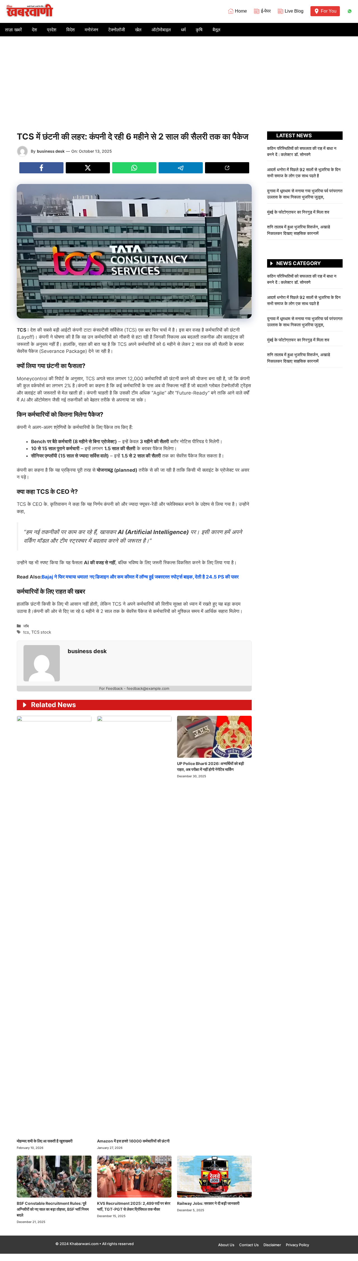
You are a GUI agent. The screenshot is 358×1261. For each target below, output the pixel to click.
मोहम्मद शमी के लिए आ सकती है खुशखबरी (44, 1141)
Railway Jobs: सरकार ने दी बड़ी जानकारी (208, 1203)
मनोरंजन (91, 29)
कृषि (199, 29)
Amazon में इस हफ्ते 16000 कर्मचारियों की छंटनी (133, 1141)
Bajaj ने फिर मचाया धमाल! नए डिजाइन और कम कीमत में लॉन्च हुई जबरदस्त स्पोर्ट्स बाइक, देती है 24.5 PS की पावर (140, 577)
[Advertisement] (179, 78)
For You (328, 11)
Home (241, 11)
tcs (26, 632)
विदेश (70, 29)
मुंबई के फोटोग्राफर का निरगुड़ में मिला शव (298, 212)
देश (34, 29)
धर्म (183, 29)
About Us (226, 1245)
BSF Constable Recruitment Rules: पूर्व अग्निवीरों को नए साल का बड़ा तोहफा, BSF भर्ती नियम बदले (53, 1209)
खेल (138, 29)
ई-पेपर (266, 11)
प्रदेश (51, 29)
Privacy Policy (297, 1245)
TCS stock (41, 632)
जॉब (26, 626)
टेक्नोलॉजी (116, 29)
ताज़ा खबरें (13, 29)
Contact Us (249, 1245)
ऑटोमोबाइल (161, 29)
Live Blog (294, 11)
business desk (51, 151)
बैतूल (216, 29)
